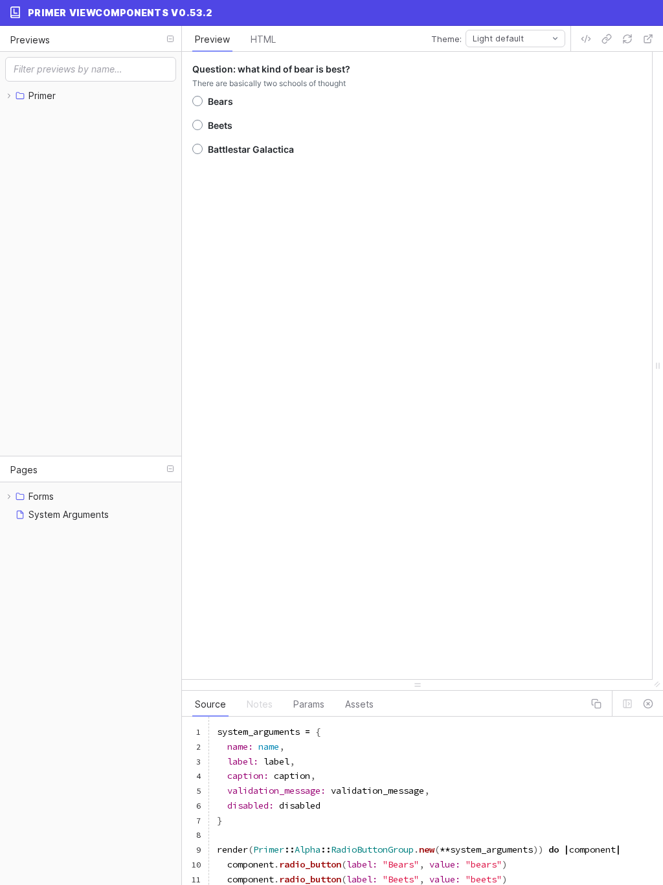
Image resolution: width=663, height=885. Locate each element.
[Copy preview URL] (606, 38)
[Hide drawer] (648, 703)
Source (210, 704)
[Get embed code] (586, 38)
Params (308, 704)
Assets (359, 704)
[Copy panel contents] (596, 703)
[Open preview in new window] (648, 38)
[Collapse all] (170, 38)
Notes (260, 704)
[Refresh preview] (627, 38)
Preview (212, 39)
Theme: (446, 39)
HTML (263, 39)
